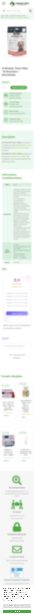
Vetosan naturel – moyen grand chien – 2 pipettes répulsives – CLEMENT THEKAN (25, 406)
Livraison (17, 512)
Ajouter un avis (17, 313)
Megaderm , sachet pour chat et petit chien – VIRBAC (8, 452)
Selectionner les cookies (17, 606)
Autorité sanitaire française (17, 580)
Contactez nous (17, 557)
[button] (24, 30)
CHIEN (6, 15)
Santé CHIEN (12, 15)
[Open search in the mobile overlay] (13, 10)
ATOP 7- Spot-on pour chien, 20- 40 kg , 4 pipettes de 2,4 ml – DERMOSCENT (8, 406)
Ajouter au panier (18, 87)
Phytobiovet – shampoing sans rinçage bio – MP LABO (26, 452)
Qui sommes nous (17, 488)
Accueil (2, 15)
